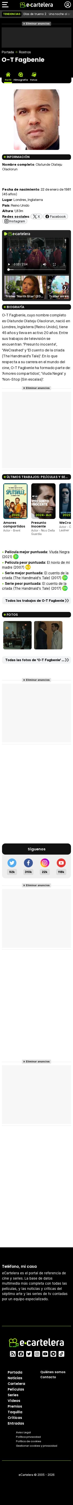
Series (13, 1395)
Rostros (25, 52)
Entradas (16, 1423)
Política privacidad (28, 1437)
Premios (15, 1406)
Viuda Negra (59, 552)
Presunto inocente (38, 524)
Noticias (15, 1378)
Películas (16, 1389)
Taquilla (15, 1412)
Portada (8, 52)
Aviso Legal (23, 1432)
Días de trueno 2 (35, 14)
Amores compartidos (14, 524)
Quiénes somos (52, 1372)
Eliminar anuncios (38, 23)
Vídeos (14, 1400)
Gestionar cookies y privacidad (36, 1446)
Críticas (15, 1417)
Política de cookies (28, 1441)
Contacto (48, 1377)
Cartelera (16, 1383)
